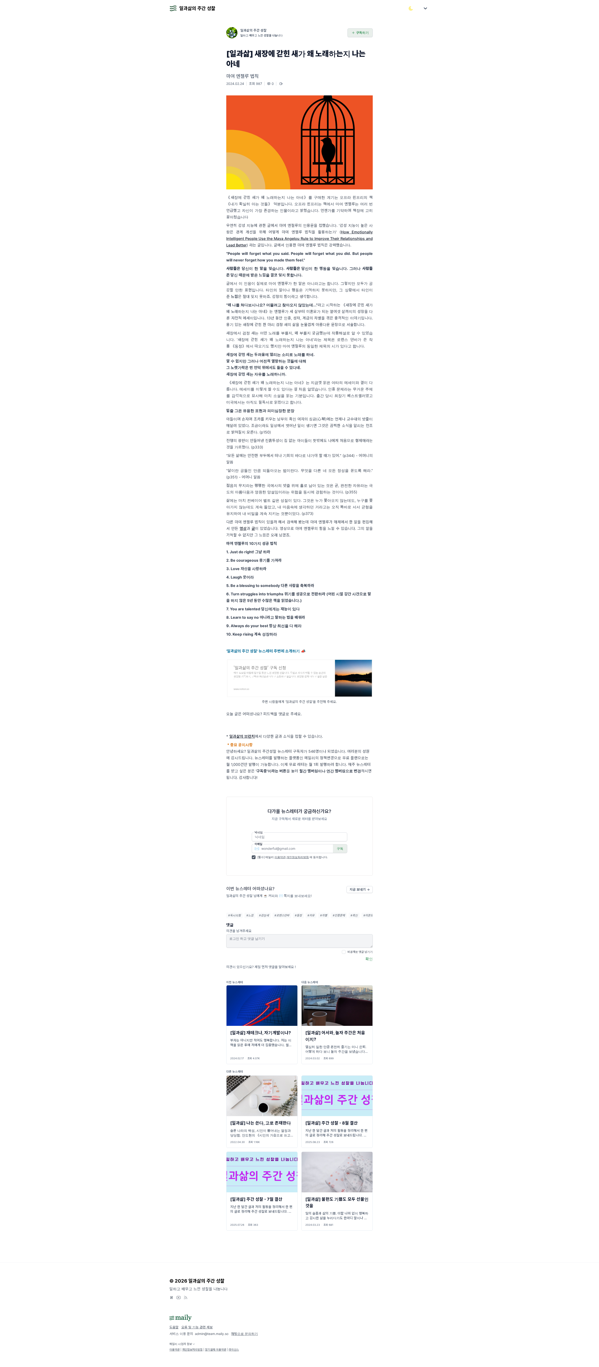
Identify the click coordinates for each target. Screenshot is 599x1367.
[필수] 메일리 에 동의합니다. (292, 857)
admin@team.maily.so (211, 1334)
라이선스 (234, 1349)
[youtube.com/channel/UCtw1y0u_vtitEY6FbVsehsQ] (178, 1297)
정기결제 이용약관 (215, 1349)
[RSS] (185, 1297)
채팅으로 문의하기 (244, 1334)
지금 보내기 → (360, 889)
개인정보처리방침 (297, 857)
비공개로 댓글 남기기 (360, 952)
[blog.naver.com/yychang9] (171, 1297)
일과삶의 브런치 (242, 736)
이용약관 (280, 857)
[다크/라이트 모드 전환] (411, 8)
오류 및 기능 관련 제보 (197, 1327)
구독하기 (362, 33)
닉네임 (259, 832)
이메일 (258, 844)
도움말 (174, 1327)
